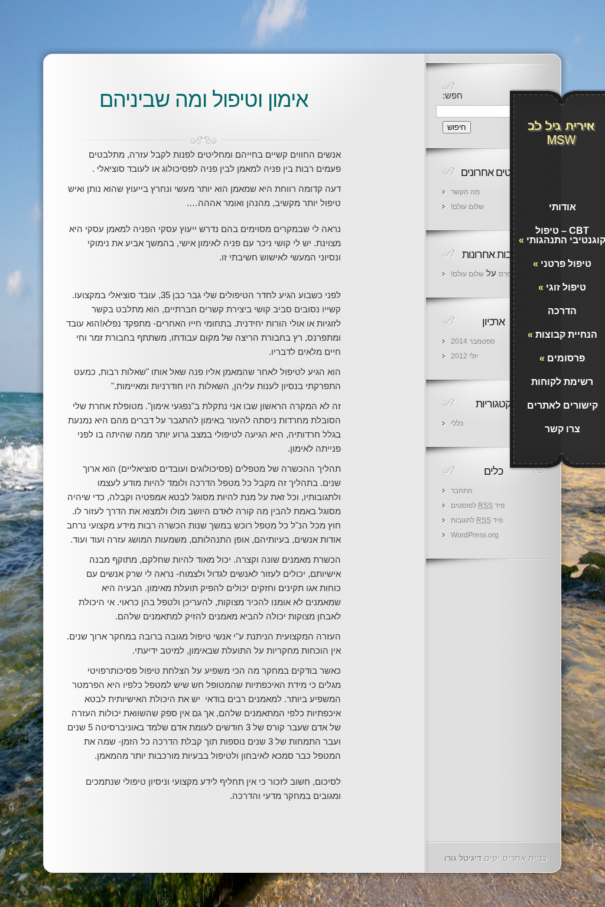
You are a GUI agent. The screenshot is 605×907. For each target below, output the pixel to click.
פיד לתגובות (477, 520)
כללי (457, 423)
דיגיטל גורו (463, 858)
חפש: (453, 95)
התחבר (462, 491)
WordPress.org (475, 535)
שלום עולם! (467, 207)
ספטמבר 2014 (473, 341)
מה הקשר (465, 192)
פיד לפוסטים (478, 505)
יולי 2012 (464, 356)
